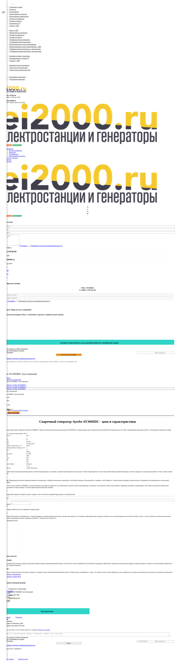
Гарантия (8, 160)
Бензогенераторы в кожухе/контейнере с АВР (25, 47)
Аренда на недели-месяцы (18, 68)
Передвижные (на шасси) (18, 14)
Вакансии (12, 152)
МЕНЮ (88, 210)
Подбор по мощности (16, 19)
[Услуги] (3, 31)
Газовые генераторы (12, 54)
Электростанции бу (12, 72)
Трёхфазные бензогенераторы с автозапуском (25, 49)
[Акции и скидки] (3, 36)
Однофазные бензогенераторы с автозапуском (25, 51)
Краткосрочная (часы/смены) (19, 65)
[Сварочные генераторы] (3, 26)
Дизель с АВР (14, 26)
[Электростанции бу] (3, 22)
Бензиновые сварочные (17, 77)
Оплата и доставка (11, 158)
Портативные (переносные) (19, 16)
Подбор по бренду (15, 21)
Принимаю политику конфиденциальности (46, 246)
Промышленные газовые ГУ (19, 58)
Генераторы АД (14, 23)
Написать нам (17, 145)
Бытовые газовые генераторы (19, 56)
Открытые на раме (15, 7)
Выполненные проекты (17, 156)
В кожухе (12, 9)
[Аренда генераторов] (3, 17)
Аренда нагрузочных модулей (19, 70)
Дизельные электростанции (15, 5)
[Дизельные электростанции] (3, 2)
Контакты (8, 161)
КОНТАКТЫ (10, 83)
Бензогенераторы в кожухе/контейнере (22, 44)
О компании (9, 149)
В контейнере (14, 12)
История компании (15, 150)
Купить (16, 410)
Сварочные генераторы (13, 75)
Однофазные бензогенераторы (19, 42)
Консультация (23, 410)
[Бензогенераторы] (3, 7)
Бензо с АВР (13, 30)
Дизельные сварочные (17, 79)
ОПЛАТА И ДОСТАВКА (14, 82)
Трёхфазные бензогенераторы (19, 40)
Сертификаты (13, 154)
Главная (7, 378)
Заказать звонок (8, 659)
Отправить (24, 246)
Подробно (18, 617)
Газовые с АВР (14, 61)
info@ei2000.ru (10, 100)
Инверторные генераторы (18, 33)
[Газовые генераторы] (3, 12)
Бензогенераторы (11, 28)
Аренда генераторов (12, 63)
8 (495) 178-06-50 (10, 95)
